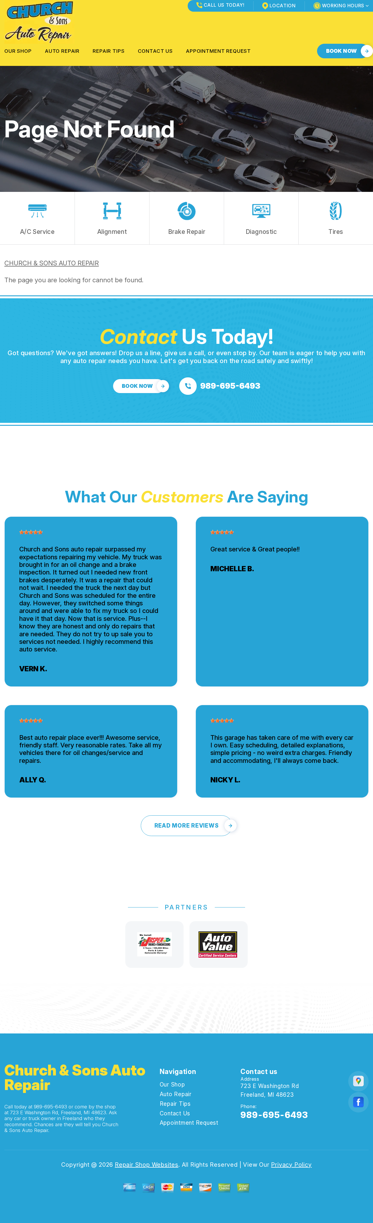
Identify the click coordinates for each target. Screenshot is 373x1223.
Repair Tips (108, 51)
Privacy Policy (291, 1164)
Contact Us (155, 51)
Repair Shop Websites (146, 1164)
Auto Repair (62, 51)
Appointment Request (218, 51)
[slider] (31, 532)
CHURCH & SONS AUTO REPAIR (51, 263)
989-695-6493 (50, 1107)
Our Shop (18, 51)
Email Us (252, 1130)
